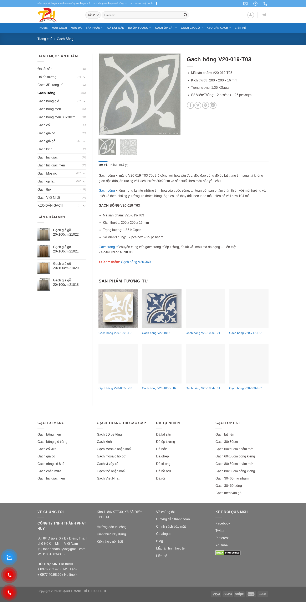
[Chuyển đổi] (84, 76)
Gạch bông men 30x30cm (56, 117)
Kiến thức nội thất (110, 541)
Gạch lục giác (47, 157)
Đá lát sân (115, 27)
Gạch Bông (65, 39)
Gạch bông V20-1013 (156, 333)
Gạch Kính (57, 3)
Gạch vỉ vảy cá (107, 464)
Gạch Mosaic (47, 173)
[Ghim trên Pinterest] (205, 105)
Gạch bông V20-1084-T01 (203, 388)
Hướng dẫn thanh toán (173, 519)
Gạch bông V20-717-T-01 (246, 333)
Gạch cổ (43, 125)
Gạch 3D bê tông (109, 434)
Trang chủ (44, 39)
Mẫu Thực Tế (43, 3)
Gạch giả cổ (46, 133)
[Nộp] (185, 15)
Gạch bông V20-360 (136, 262)
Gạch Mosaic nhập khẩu (115, 449)
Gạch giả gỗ (190, 27)
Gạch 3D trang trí (49, 85)
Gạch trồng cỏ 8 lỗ (50, 464)
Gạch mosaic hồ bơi (112, 456)
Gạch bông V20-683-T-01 (246, 388)
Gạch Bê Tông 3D (118, 3)
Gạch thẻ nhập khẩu (112, 471)
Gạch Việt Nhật (48, 197)
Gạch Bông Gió (72, 3)
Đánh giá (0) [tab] (119, 165)
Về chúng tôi (165, 512)
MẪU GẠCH (59, 27)
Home (44, 27)
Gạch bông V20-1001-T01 (115, 333)
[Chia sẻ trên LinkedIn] (213, 105)
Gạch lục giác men (51, 165)
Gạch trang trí (108, 247)
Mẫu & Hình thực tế (170, 548)
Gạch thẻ (44, 189)
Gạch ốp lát (164, 27)
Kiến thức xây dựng (111, 534)
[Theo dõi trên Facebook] (156, 3)
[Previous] (105, 94)
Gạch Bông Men (100, 3)
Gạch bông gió (48, 101)
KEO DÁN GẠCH (217, 27)
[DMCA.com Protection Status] (228, 552)
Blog (159, 541)
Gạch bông (107, 190)
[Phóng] (104, 130)
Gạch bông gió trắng (52, 441)
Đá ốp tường (138, 27)
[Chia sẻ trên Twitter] (197, 105)
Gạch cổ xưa (46, 449)
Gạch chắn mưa (49, 471)
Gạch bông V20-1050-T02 (159, 388)
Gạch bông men (49, 109)
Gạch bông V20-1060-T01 (203, 333)
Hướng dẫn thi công (112, 527)
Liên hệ (240, 27)
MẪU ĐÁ (76, 27)
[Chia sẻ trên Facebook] (190, 105)
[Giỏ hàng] (264, 15)
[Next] (173, 94)
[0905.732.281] (266, 3)
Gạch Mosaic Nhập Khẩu (141, 3)
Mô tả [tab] (103, 165)
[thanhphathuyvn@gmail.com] (246, 3)
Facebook (222, 523)
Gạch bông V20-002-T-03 (115, 388)
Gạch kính (44, 149)
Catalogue (164, 534)
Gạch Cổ (85, 3)
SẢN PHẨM (93, 27)
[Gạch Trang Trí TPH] (58, 15)
